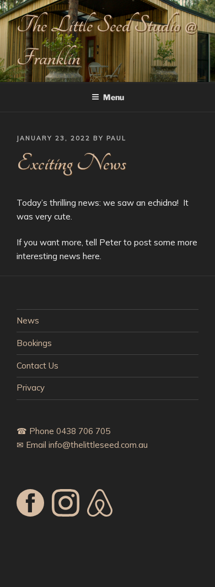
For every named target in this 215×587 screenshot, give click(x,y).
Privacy (31, 387)
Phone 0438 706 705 (69, 431)
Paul (116, 138)
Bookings (34, 343)
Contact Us (37, 365)
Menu (113, 97)
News (28, 320)
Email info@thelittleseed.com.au (87, 445)
